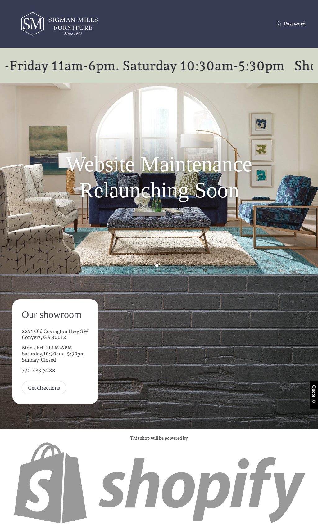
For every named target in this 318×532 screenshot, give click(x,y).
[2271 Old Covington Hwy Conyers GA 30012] (159, 351)
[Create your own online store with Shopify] (159, 523)
